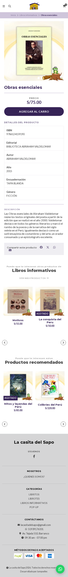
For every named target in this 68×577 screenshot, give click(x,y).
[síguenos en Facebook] (34, 456)
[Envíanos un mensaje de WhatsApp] (60, 569)
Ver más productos (32, 278)
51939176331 (35, 529)
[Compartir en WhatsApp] (54, 247)
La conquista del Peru (50, 321)
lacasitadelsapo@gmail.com (36, 525)
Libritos (34, 494)
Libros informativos (28, 15)
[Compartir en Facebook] (41, 247)
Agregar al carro (34, 111)
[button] (4, 342)
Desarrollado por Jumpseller (33, 571)
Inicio (13, 15)
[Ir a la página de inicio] (34, 6)
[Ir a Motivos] (18, 301)
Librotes (34, 499)
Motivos (18, 320)
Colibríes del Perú (50, 404)
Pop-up (34, 507)
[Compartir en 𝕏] (48, 247)
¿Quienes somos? (34, 477)
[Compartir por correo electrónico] (10, 250)
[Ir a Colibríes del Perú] (50, 385)
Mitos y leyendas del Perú (18, 405)
